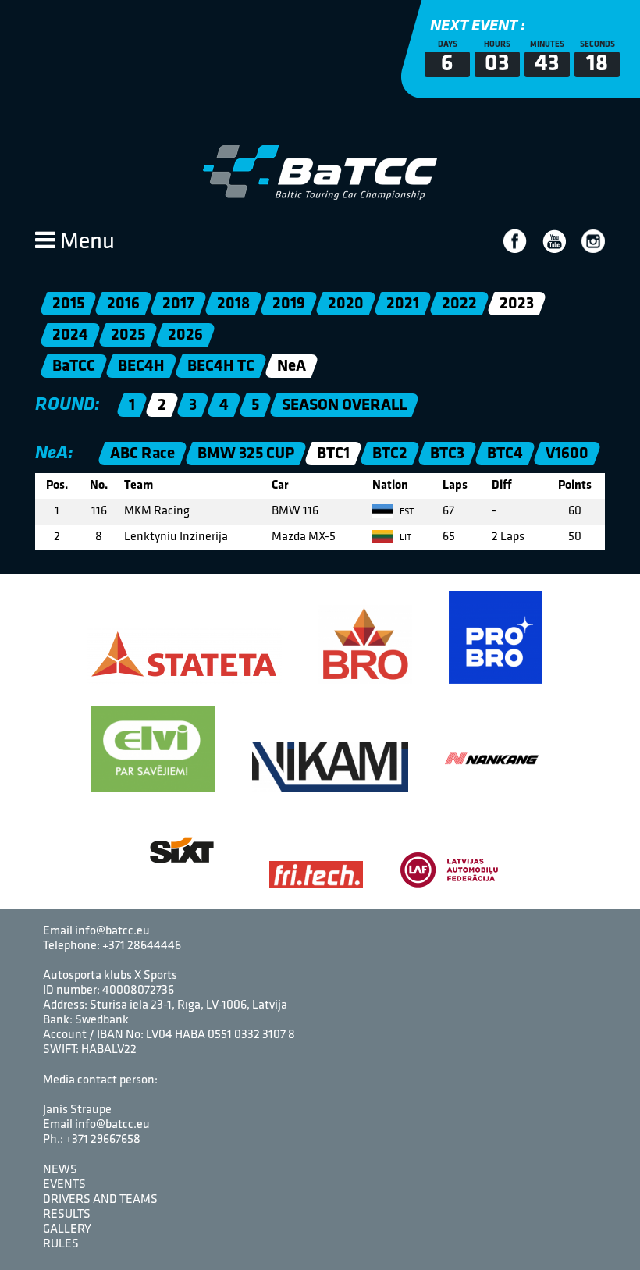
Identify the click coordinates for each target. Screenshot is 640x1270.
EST (405, 512)
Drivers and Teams (100, 1200)
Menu (85, 242)
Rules (61, 1244)
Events (64, 1185)
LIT (404, 538)
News (60, 1170)
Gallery (67, 1229)
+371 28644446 (141, 946)
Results (67, 1214)
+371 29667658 (103, 1139)
